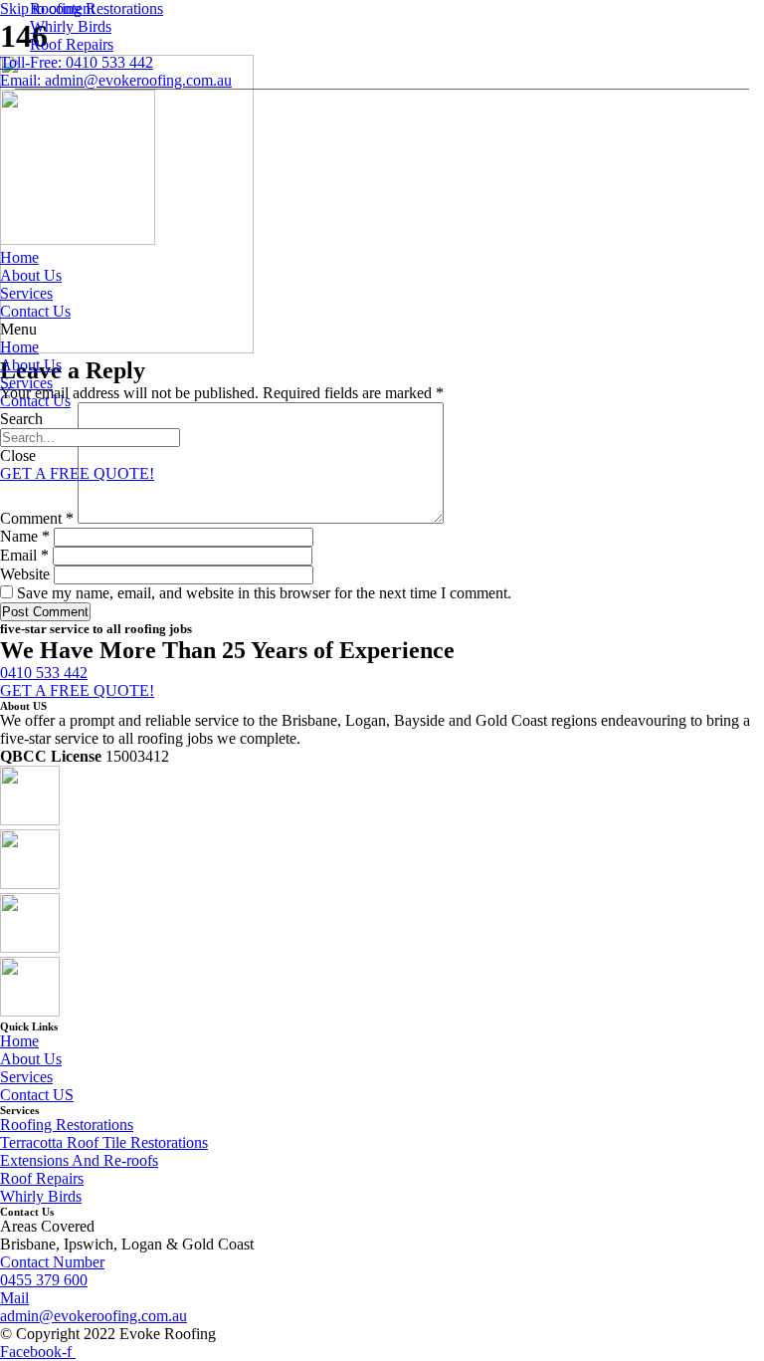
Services (26, 293)
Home (19, 257)
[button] (382, 330)
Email (24, 555)
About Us (31, 275)
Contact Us (35, 311)
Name (25, 536)
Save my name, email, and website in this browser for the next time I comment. (264, 592)
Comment (37, 518)
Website (25, 574)
